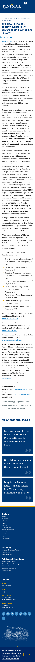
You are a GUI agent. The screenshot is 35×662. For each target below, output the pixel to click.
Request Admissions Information (11, 550)
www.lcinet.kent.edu (10, 319)
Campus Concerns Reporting (10, 564)
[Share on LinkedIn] (7, 37)
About (4, 516)
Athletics (4, 525)
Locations (5, 534)
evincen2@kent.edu (22, 394)
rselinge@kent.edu (21, 389)
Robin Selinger (7, 41)
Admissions (5, 521)
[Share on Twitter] (4, 37)
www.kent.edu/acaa (9, 331)
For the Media (6, 552)
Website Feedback (7, 554)
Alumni (4, 523)
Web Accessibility (7, 570)
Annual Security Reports (9, 561)
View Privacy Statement (10, 658)
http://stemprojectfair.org (11, 340)
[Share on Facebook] (1, 37)
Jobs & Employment (8, 529)
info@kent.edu (6, 592)
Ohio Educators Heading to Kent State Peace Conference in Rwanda (17, 463)
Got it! (28, 654)
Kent (3, 17)
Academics (5, 519)
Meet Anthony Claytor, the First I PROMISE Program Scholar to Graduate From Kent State (16, 437)
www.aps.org (7, 378)
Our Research (6, 538)
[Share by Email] (11, 37)
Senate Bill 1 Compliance (9, 568)
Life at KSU (5, 532)
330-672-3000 (6, 586)
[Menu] (29, 3)
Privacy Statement (7, 566)
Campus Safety (6, 527)
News (3, 536)
